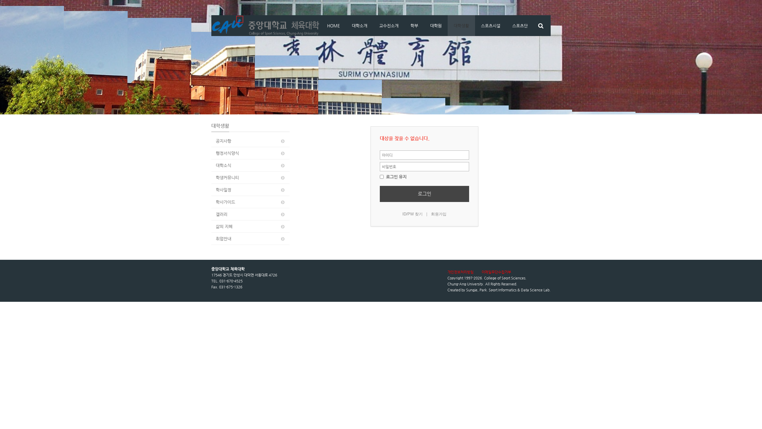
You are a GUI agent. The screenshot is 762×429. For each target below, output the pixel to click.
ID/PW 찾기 (412, 214)
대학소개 (359, 25)
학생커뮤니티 (227, 177)
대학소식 (223, 165)
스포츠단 (520, 25)
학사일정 (223, 189)
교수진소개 (389, 25)
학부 (414, 25)
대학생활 (461, 25)
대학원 (436, 25)
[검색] (540, 25)
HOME (333, 25)
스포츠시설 (490, 25)
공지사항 (223, 141)
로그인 (424, 194)
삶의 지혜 (224, 226)
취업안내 (223, 238)
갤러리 (221, 214)
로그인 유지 (396, 176)
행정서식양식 (227, 153)
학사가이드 (225, 202)
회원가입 (438, 214)
